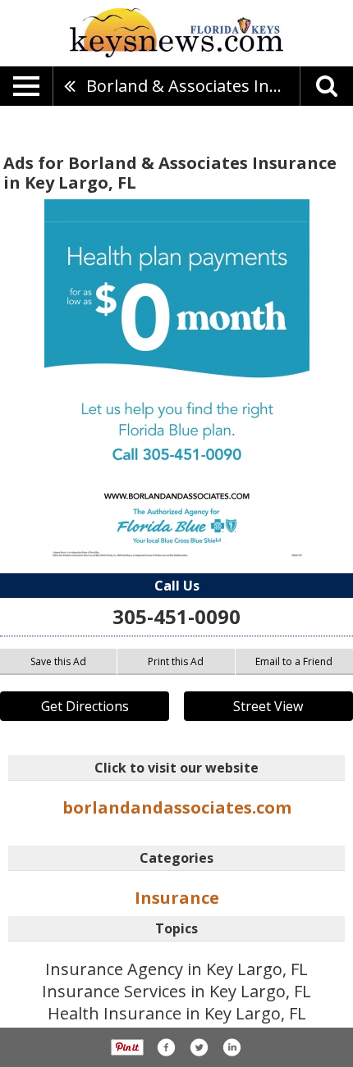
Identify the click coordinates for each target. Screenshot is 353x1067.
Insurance (177, 898)
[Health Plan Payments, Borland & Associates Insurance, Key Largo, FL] (176, 378)
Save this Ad (58, 661)
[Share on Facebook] (165, 1047)
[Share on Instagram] (231, 1047)
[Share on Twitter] (198, 1047)
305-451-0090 (176, 616)
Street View (268, 706)
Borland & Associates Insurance (193, 86)
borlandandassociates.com (176, 807)
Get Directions (85, 706)
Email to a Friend (293, 661)
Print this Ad (176, 661)
